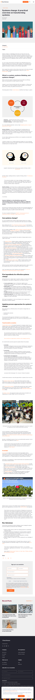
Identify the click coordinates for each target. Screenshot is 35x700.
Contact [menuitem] (3, 657)
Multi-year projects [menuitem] (21, 654)
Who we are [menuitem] (4, 652)
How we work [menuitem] (4, 664)
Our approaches (5, 46)
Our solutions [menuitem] (4, 662)
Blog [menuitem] (19, 662)
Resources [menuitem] (20, 664)
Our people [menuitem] (4, 654)
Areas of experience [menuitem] (21, 652)
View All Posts (29, 600)
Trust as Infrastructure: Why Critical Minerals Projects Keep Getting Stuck (9, 616)
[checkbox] (17, 581)
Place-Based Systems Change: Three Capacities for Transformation (25, 616)
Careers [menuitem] (3, 655)
